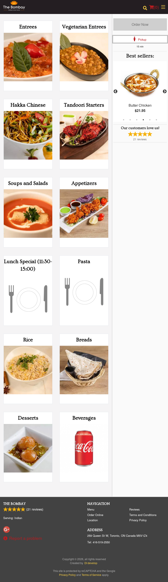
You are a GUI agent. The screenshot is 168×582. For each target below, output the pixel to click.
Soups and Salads (28, 183)
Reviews (134, 509)
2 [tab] (130, 120)
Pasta (84, 261)
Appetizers (84, 183)
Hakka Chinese (28, 105)
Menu (90, 509)
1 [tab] (123, 120)
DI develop (90, 563)
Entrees (28, 27)
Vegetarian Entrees (84, 27)
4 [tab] (143, 120)
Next (165, 91)
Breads (84, 340)
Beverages (84, 418)
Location (92, 520)
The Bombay (14, 504)
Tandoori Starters (84, 105)
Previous (115, 91)
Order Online (95, 515)
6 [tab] (156, 120)
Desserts (28, 418)
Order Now (140, 24)
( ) (156, 7)
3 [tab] (137, 120)
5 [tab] (150, 120)
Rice (28, 340)
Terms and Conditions (142, 515)
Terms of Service (91, 575)
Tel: (98, 542)
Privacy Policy (138, 520)
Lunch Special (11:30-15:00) (28, 265)
